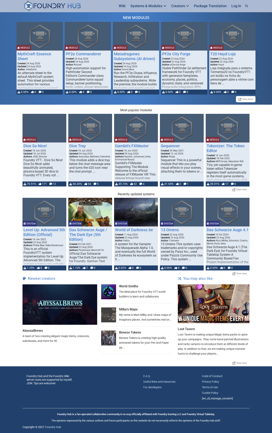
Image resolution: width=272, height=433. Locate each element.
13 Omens (170, 229)
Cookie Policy (210, 392)
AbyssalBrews (33, 331)
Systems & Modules (146, 6)
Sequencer (170, 145)
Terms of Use (210, 387)
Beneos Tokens (130, 332)
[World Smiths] (108, 291)
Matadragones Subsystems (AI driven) (134, 56)
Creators (178, 6)
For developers (152, 387)
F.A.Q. (147, 376)
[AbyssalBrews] (60, 304)
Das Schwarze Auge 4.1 (228, 229)
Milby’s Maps (128, 309)
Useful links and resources (159, 381)
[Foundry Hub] (52, 6)
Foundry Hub (53, 427)
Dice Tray (77, 145)
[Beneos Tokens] (108, 338)
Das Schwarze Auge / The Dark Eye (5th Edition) (88, 234)
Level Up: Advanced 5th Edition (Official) (44, 232)
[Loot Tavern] (213, 303)
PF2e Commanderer (83, 54)
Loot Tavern (186, 329)
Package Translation (210, 6)
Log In (236, 6)
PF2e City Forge (176, 54)
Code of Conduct (212, 376)
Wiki (122, 6)
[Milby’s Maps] (108, 314)
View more (247, 99)
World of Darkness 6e (134, 229)
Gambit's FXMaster (132, 145)
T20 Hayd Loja (223, 54)
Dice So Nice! (35, 145)
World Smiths (128, 286)
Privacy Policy (210, 381)
